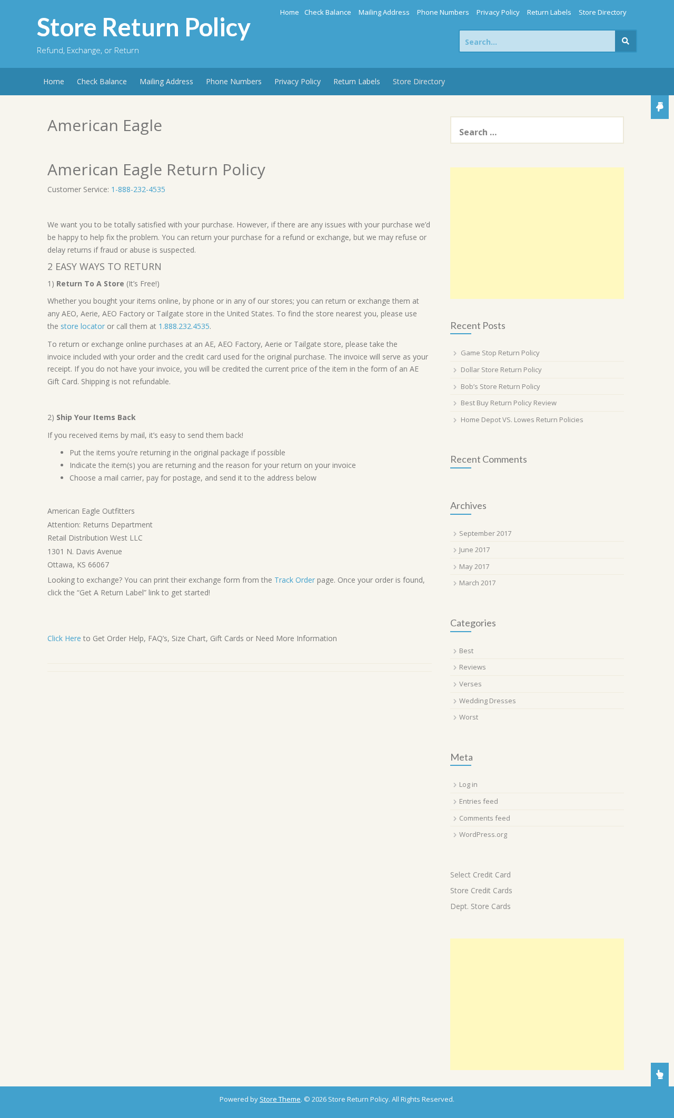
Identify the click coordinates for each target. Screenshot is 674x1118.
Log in (468, 784)
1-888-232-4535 (138, 189)
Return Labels (549, 12)
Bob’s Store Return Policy (500, 386)
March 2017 (477, 582)
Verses (470, 683)
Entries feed (478, 801)
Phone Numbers (443, 12)
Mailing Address (384, 12)
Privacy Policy (498, 12)
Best (466, 650)
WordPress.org (483, 834)
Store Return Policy (144, 27)
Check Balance (327, 12)
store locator (83, 326)
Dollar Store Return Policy (501, 369)
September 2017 (485, 533)
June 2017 (474, 549)
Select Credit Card (480, 875)
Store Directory (603, 12)
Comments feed (484, 818)
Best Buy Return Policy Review (509, 402)
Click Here (65, 638)
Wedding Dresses (487, 700)
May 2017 (474, 566)
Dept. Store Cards (480, 906)
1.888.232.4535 (184, 326)
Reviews (472, 667)
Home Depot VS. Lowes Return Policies (522, 419)
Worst (468, 717)
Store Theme (280, 1099)
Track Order (294, 580)
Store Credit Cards (481, 890)
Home (289, 12)
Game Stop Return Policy (500, 352)
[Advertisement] (537, 233)
